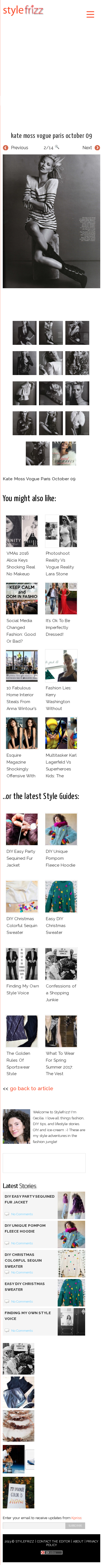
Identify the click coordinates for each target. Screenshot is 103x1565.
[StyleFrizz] (23, 17)
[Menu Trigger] (90, 14)
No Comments (22, 1214)
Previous (19, 147)
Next (87, 147)
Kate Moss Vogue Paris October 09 (51, 136)
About (78, 1541)
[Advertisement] (51, 73)
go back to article (31, 1088)
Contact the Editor (53, 1541)
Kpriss (76, 1518)
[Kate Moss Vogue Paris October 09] (51, 221)
